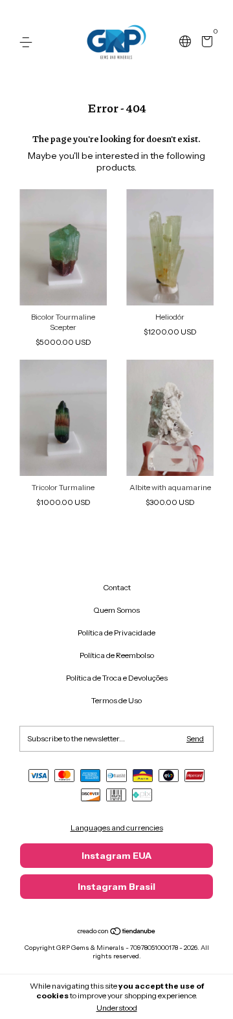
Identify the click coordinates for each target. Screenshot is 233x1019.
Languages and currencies (117, 827)
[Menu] (28, 42)
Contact (117, 587)
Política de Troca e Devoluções (117, 678)
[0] (205, 43)
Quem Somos (116, 610)
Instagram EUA (116, 855)
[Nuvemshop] (116, 932)
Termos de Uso (116, 700)
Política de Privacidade (116, 632)
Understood (116, 1008)
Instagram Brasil (116, 886)
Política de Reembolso (117, 655)
